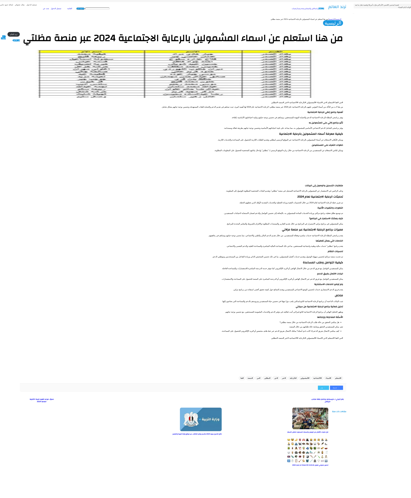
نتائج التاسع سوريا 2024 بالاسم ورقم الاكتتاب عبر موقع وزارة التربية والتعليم (212, 434)
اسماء (343, 378)
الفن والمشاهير (324, 8)
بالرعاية (307, 378)
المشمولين (319, 378)
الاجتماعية (331, 378)
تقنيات (309, 8)
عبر (298, 378)
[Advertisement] (293, 168)
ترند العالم (28, 34)
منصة (265, 378)
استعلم (352, 378)
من (273, 378)
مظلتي (281, 378)
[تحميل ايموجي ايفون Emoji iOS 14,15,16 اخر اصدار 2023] (322, 462)
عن (290, 378)
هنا (256, 378)
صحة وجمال (315, 8)
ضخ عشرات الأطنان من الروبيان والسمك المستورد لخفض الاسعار (322, 432)
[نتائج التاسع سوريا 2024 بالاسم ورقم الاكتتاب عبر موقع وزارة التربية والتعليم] (216, 431)
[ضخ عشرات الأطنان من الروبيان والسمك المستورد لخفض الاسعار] (325, 429)
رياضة (331, 8)
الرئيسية (336, 8)
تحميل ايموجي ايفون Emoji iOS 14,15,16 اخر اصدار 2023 (325, 465)
